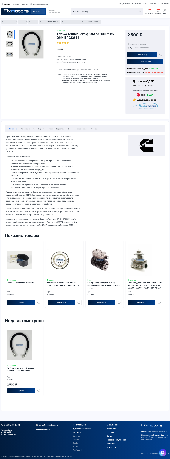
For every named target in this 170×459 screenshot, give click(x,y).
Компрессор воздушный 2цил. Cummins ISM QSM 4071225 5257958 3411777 (103, 285)
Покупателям (124, 4)
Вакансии (111, 429)
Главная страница (8, 22)
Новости (111, 444)
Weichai (76, 440)
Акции (110, 436)
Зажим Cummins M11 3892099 (20, 282)
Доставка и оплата (139, 4)
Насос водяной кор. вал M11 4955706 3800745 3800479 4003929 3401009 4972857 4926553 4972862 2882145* (145, 285)
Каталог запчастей (44, 430)
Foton (75, 446)
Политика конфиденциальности (155, 453)
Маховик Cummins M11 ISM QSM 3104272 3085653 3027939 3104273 (63, 284)
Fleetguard (77, 450)
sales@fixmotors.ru (40, 4)
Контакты (165, 4)
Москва (7, 4)
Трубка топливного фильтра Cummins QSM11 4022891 (80, 22)
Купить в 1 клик (146, 61)
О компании (154, 4)
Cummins (32, 22)
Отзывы (110, 432)
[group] (32, 44)
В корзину (141, 55)
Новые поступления (116, 440)
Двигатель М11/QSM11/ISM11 (49, 22)
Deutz (75, 443)
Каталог (36, 11)
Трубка (97, 74)
